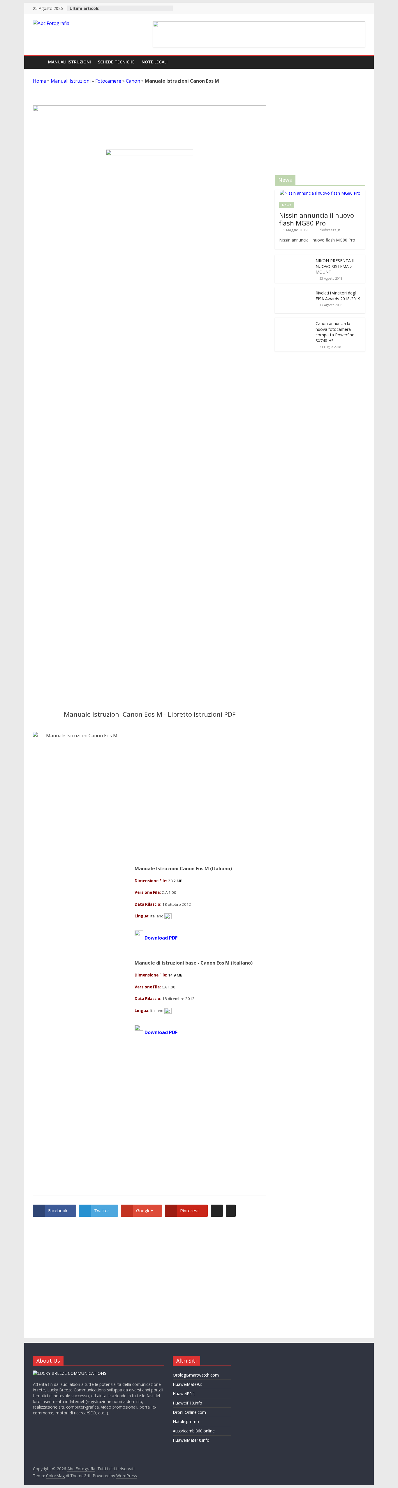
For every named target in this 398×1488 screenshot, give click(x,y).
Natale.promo (186, 1421)
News (286, 205)
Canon (133, 81)
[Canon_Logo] (149, 368)
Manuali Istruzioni (69, 62)
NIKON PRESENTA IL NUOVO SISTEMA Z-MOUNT (335, 266)
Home (39, 81)
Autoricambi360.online (194, 1431)
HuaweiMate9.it (187, 1384)
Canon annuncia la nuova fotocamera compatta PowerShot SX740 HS (336, 761)
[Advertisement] (149, 649)
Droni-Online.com (189, 1412)
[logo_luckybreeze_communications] (69, 1373)
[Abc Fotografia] (39, 62)
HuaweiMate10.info (191, 1440)
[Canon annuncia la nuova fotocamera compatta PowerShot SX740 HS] (294, 750)
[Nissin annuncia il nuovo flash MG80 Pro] (320, 193)
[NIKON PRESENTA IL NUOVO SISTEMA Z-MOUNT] (294, 258)
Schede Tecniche (116, 62)
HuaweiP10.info (187, 1403)
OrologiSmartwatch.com (196, 1375)
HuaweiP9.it (184, 1393)
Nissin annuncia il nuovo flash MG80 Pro (316, 219)
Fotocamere (108, 81)
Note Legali (155, 62)
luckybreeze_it (328, 230)
